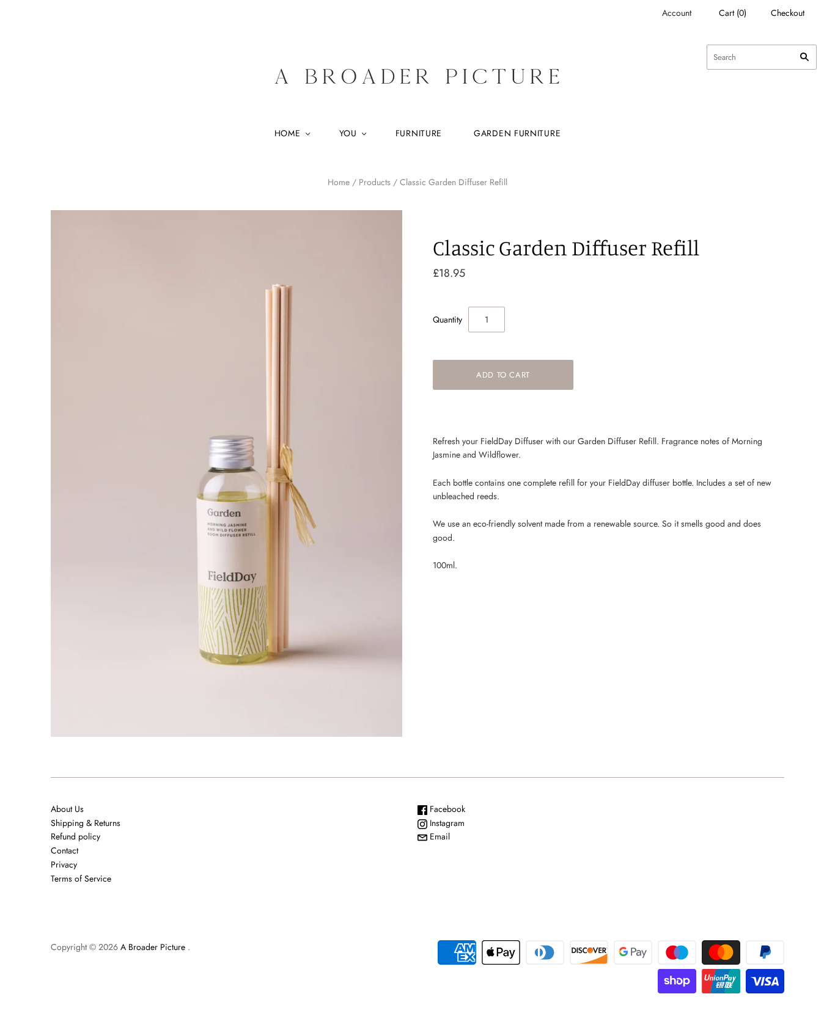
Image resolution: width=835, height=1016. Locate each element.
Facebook (446, 809)
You (348, 133)
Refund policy (75, 836)
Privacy (64, 864)
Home (287, 133)
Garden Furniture (517, 133)
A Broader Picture (152, 947)
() (732, 13)
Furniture (418, 133)
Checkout (787, 13)
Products (375, 182)
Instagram (446, 823)
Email (438, 836)
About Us (67, 809)
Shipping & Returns (85, 823)
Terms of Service (81, 878)
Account (676, 13)
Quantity (447, 319)
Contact (64, 850)
